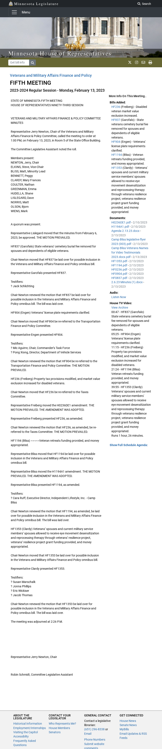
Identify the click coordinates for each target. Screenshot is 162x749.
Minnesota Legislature (36, 3)
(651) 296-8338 (94, 729)
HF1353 (117, 167)
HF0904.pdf (119, 273)
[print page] (150, 62)
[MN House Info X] (129, 62)
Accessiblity (21, 736)
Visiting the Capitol (25, 732)
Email (87, 733)
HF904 (116, 141)
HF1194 (117, 154)
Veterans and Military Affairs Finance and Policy (51, 75)
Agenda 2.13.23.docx (125, 230)
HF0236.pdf (119, 269)
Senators (55, 732)
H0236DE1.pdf (121, 222)
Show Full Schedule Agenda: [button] (129, 445)
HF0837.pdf (119, 278)
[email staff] (143, 62)
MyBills (124, 729)
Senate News (128, 725)
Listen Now (118, 297)
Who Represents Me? (62, 723)
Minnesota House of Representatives (60, 53)
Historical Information (27, 723)
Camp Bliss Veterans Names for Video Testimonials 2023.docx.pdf (129, 252)
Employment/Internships (29, 728)
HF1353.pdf (119, 261)
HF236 (116, 106)
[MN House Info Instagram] (136, 62)
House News (128, 721)
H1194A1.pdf (120, 226)
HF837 (116, 120)
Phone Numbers (94, 739)
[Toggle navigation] (14, 12)
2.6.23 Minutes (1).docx (127, 282)
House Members (59, 728)
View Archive (119, 307)
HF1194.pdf (119, 265)
